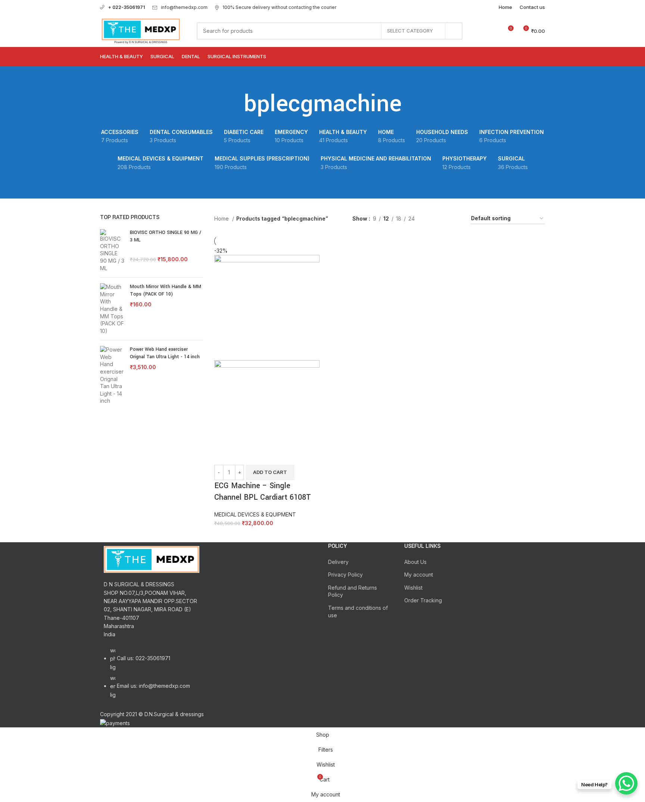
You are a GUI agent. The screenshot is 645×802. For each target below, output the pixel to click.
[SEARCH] (453, 31)
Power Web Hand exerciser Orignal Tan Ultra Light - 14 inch (165, 353)
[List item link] (151, 676)
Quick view (243, 455)
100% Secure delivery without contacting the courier (279, 7)
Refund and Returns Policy (352, 591)
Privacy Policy (345, 574)
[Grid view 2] (432, 219)
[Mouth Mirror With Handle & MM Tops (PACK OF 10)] (112, 308)
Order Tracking (423, 600)
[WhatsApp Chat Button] (626, 783)
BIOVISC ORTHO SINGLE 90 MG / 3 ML (165, 236)
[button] (270, 472)
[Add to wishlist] (264, 455)
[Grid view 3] (443, 219)
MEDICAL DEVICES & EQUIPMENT (255, 514)
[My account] (480, 31)
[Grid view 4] (455, 219)
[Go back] (234, 104)
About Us (415, 562)
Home (222, 218)
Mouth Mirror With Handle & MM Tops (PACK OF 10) (165, 290)
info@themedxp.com (184, 7)
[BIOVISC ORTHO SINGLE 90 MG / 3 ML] (112, 250)
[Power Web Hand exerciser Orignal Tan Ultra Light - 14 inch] (112, 375)
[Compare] (223, 455)
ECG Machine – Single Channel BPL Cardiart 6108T (262, 491)
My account (418, 574)
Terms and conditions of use (358, 611)
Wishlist (413, 587)
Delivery (338, 562)
